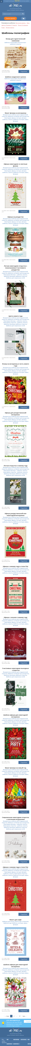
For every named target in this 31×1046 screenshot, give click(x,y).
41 (19, 1016)
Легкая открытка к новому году (15, 466)
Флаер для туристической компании (15, 40)
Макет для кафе (15, 920)
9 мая (3, 27)
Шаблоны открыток (21, 276)
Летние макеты (10, 27)
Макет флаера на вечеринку (15, 113)
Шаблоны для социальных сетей (15, 278)
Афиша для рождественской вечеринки (15, 414)
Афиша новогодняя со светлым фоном (15, 165)
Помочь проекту (10, 18)
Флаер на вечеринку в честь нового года (15, 365)
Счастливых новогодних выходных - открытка (15, 669)
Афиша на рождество (15, 217)
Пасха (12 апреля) (23, 25)
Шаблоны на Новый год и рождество (18, 116)
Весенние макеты (21, 23)
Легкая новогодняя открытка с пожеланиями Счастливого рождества (15, 268)
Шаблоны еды (8, 923)
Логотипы (23, 1039)
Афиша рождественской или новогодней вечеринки (15, 514)
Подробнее (24, 71)
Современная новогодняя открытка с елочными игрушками (15, 818)
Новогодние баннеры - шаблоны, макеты (15, 274)
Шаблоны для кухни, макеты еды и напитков (15, 921)
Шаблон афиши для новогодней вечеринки (15, 716)
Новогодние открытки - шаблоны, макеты (15, 322)
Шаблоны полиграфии (11, 42)
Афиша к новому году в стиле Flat (15, 566)
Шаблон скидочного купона (15, 77)
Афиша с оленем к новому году (15, 617)
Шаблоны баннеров (9, 276)
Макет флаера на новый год (15, 768)
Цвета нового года (15, 316)
